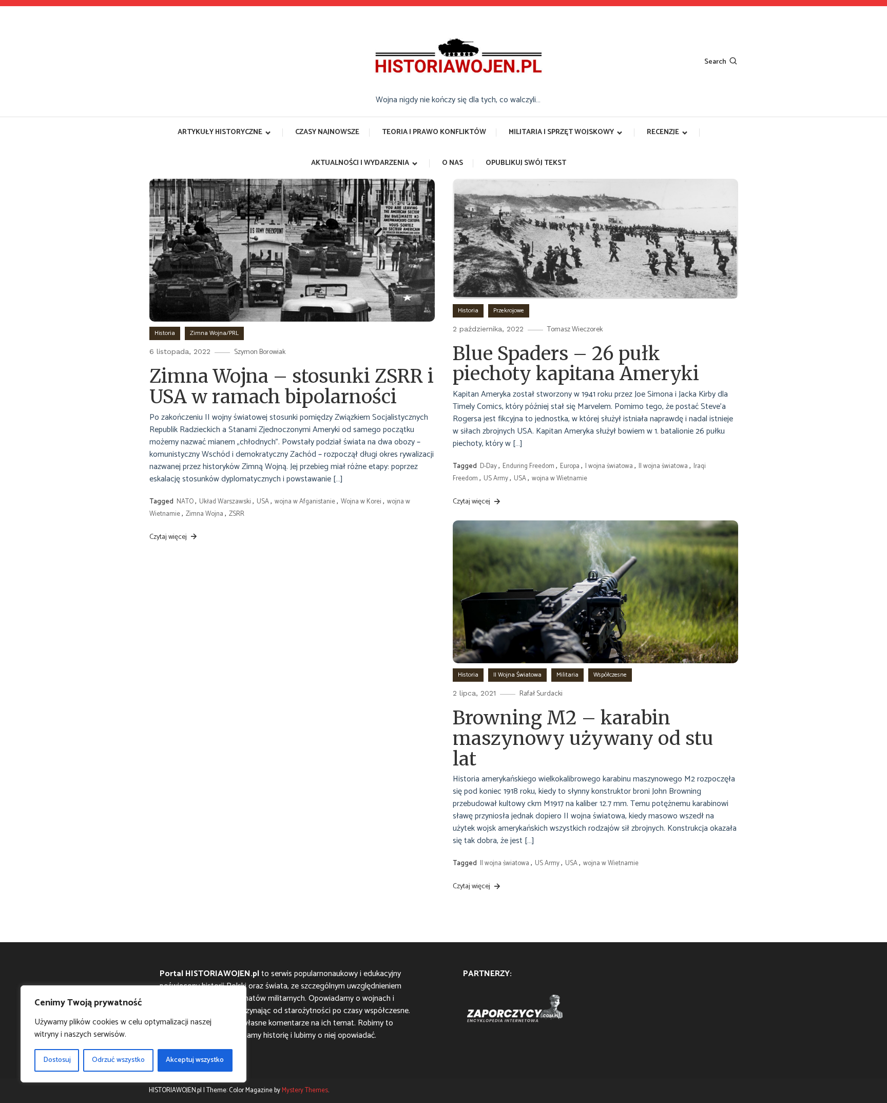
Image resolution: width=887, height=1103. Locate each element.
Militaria (567, 675)
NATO (185, 501)
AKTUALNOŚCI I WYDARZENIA (360, 163)
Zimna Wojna (204, 514)
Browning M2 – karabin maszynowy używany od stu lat (583, 738)
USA (263, 501)
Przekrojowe (508, 310)
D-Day (488, 466)
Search (715, 62)
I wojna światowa (609, 466)
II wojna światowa (663, 466)
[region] (133, 1033)
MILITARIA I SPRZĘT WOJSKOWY (561, 132)
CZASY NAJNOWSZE (327, 132)
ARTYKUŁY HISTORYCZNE (220, 132)
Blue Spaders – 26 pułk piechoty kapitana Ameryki (576, 364)
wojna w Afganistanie (305, 501)
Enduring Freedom (528, 466)
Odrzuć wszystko (118, 1060)
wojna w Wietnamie (559, 478)
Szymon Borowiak (259, 352)
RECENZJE (663, 132)
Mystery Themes (305, 1090)
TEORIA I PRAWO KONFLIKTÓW (434, 132)
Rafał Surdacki (541, 694)
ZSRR (236, 514)
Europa (570, 466)
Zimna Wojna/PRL (214, 333)
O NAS (452, 163)
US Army (496, 478)
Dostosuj (57, 1060)
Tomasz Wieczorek (575, 329)
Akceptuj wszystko (195, 1060)
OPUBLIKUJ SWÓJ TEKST (526, 163)
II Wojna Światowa (517, 675)
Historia (165, 333)
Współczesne (610, 675)
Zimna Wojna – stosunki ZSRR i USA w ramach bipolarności (291, 386)
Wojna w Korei (361, 501)
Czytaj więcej (168, 537)
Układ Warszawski (225, 501)
